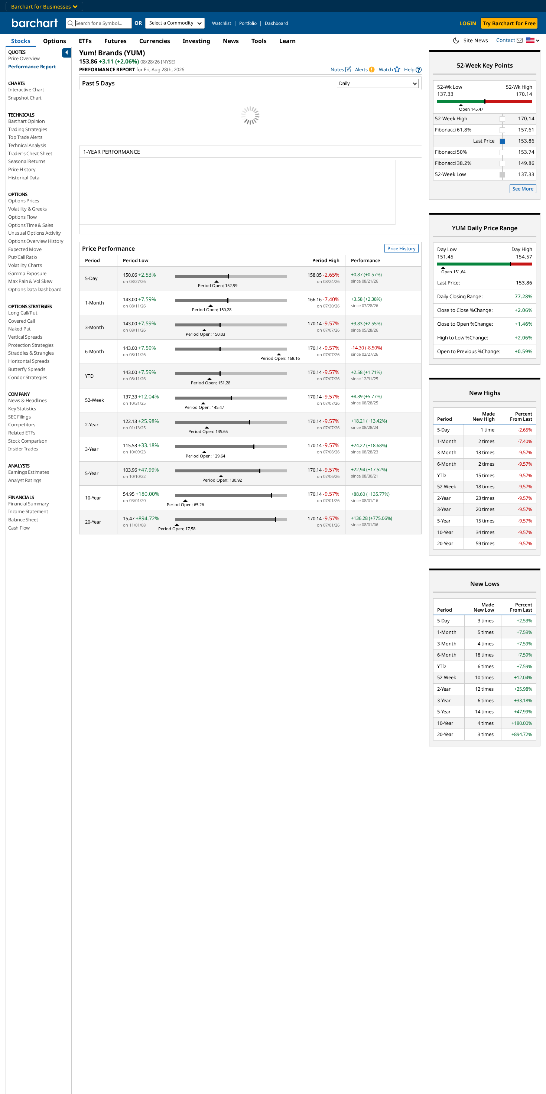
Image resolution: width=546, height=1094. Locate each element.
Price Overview (24, 58)
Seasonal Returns (26, 161)
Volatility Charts (25, 265)
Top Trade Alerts (25, 137)
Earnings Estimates (28, 472)
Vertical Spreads (25, 336)
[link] (413, 69)
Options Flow (22, 217)
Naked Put (19, 328)
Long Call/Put (22, 312)
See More (523, 188)
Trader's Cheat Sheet (30, 153)
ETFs (85, 41)
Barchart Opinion (26, 121)
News (231, 41)
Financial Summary (28, 503)
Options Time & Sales (30, 225)
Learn (287, 41)
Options (54, 41)
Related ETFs (21, 432)
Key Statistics (22, 408)
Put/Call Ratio (22, 257)
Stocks (20, 41)
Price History (21, 169)
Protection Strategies (30, 345)
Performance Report (32, 66)
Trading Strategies (27, 129)
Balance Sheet (23, 519)
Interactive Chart (26, 89)
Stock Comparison (28, 440)
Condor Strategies (27, 377)
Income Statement (28, 511)
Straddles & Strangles (31, 352)
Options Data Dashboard (35, 289)
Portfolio (248, 23)
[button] (533, 40)
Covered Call (21, 321)
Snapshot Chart (25, 97)
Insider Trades (23, 448)
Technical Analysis (27, 145)
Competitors (21, 424)
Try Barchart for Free (509, 23)
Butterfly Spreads (26, 369)
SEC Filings (19, 416)
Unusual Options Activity (34, 232)
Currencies (154, 41)
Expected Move (24, 249)
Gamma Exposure (27, 273)
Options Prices (23, 200)
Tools (259, 41)
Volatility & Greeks (27, 208)
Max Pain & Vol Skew (30, 281)
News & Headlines (27, 400)
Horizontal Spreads (28, 361)
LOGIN (467, 23)
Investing (196, 41)
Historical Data (23, 177)
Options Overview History (36, 241)
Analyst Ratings (24, 480)
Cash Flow (19, 527)
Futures (115, 41)
